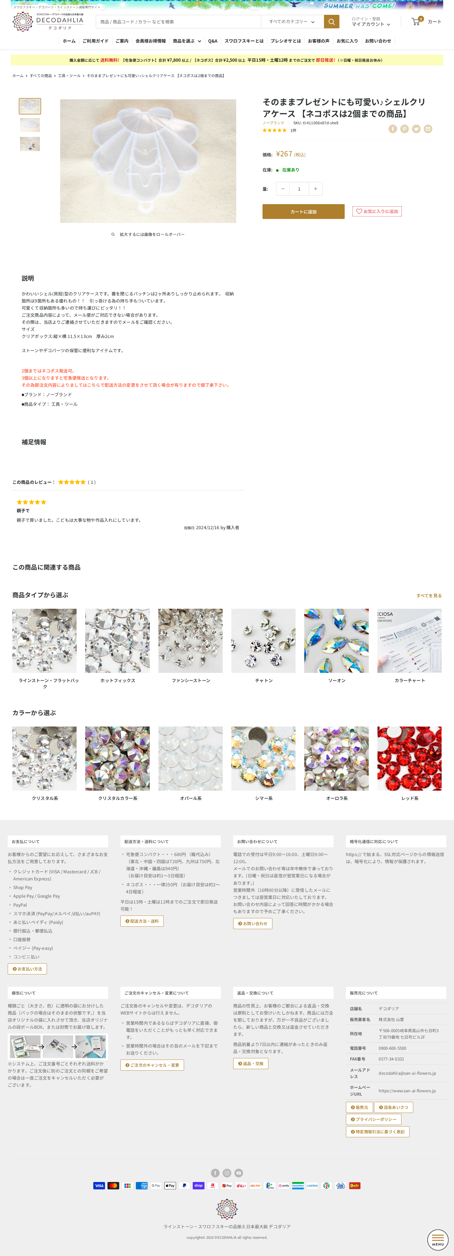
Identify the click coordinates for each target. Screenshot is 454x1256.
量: (265, 189)
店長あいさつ (395, 1107)
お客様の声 (319, 41)
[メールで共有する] (428, 129)
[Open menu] (438, 1240)
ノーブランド (274, 122)
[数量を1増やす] (315, 188)
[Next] (441, 758)
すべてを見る (429, 595)
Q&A (212, 41)
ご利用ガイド (95, 41)
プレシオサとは (286, 41)
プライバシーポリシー (376, 1119)
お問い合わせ (378, 41)
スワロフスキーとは (244, 41)
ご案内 (122, 41)
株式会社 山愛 (391, 1019)
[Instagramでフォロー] (227, 1173)
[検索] (331, 21)
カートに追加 (304, 211)
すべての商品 (41, 75)
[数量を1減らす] (282, 188)
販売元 (361, 1107)
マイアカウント (368, 24)
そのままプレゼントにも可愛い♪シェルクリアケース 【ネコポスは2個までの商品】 (156, 75)
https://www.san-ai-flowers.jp (407, 1090)
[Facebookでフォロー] (215, 1173)
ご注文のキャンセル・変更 (154, 1065)
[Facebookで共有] (393, 129)
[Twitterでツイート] (416, 129)
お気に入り (348, 41)
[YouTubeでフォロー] (238, 1173)
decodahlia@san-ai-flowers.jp (407, 1073)
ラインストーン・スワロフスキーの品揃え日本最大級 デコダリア (227, 1226)
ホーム (69, 41)
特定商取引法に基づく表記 (380, 1132)
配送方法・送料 (144, 921)
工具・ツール (69, 75)
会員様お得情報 (151, 41)
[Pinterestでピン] (404, 129)
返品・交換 (252, 1063)
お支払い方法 (29, 969)
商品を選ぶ (184, 41)
